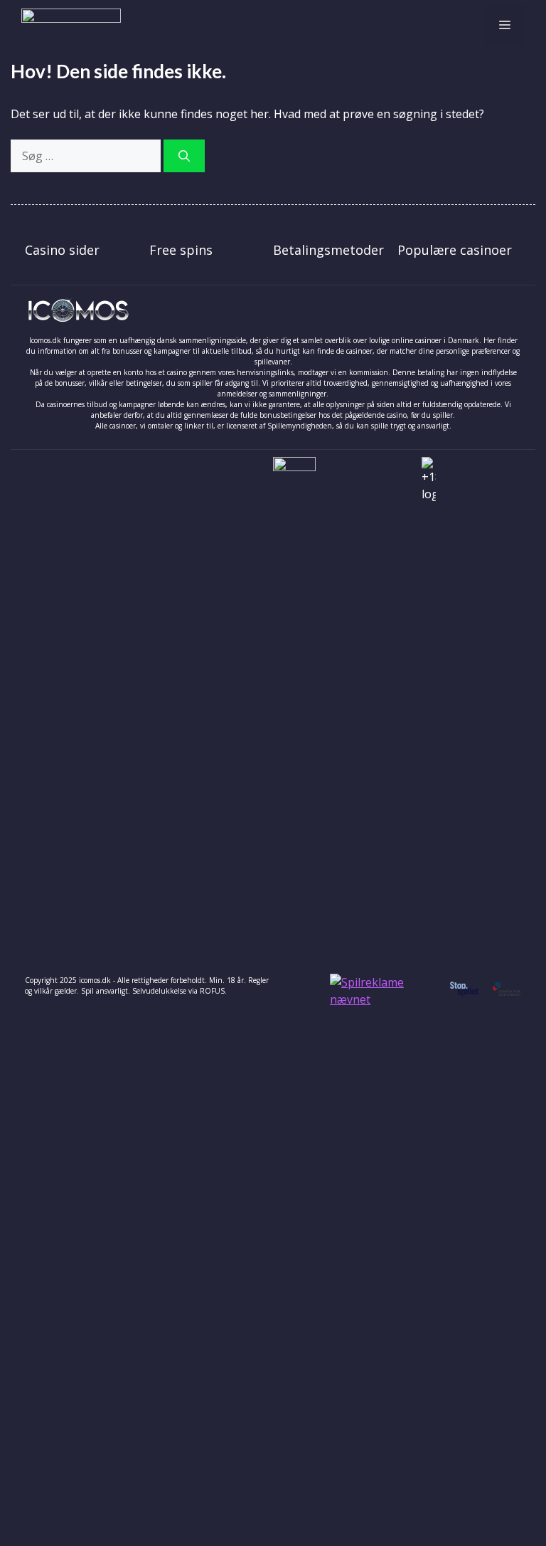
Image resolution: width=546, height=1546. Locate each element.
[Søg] (184, 156)
